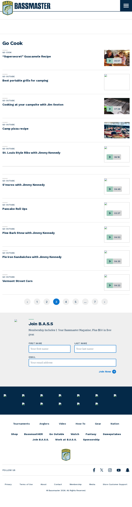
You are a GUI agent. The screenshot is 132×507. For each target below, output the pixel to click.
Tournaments (21, 423)
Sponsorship (91, 439)
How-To (80, 423)
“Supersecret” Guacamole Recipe (26, 56)
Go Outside (8, 76)
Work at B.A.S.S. (66, 439)
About (44, 484)
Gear (98, 423)
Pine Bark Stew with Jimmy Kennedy (28, 232)
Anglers (44, 423)
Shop (14, 434)
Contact (58, 484)
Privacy (8, 484)
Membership (76, 484)
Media (92, 484)
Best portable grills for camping (25, 80)
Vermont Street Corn (17, 281)
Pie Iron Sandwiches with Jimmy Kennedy (31, 257)
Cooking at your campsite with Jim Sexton (32, 104)
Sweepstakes (112, 434)
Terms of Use (26, 484)
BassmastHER (33, 434)
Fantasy (91, 434)
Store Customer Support (115, 484)
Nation (115, 423)
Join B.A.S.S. (41, 439)
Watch (75, 434)
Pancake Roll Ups (14, 208)
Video (62, 423)
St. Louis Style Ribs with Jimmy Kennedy (31, 152)
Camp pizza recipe (15, 128)
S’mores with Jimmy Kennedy (23, 184)
